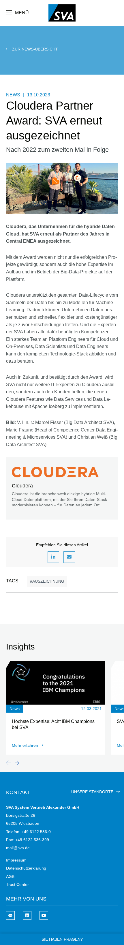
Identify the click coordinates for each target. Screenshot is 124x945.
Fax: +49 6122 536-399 (27, 839)
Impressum (16, 860)
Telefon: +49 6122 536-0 (28, 831)
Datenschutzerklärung (26, 868)
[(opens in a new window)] (27, 915)
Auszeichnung (48, 581)
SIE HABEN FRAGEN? (62, 939)
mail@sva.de (18, 847)
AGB (10, 876)
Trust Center (17, 884)
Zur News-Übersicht (34, 49)
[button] (53, 557)
